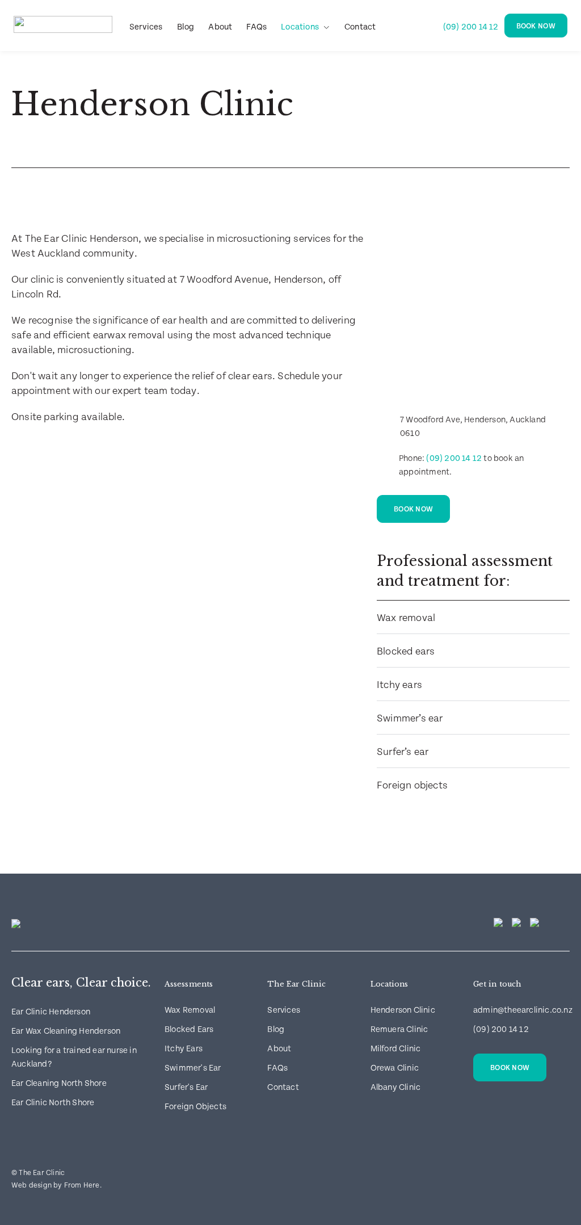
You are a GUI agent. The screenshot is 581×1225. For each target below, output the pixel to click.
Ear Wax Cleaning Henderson (65, 1031)
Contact (360, 27)
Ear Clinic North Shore (52, 1102)
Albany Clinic (396, 1087)
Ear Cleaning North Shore (59, 1083)
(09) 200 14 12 (471, 27)
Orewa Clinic (395, 1068)
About (220, 27)
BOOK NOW (535, 26)
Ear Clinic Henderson (50, 1012)
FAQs (256, 27)
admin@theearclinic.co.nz (522, 1010)
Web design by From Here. (56, 1185)
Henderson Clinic (403, 1010)
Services (146, 27)
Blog (186, 27)
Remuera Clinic (399, 1029)
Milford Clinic (396, 1049)
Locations (300, 27)
